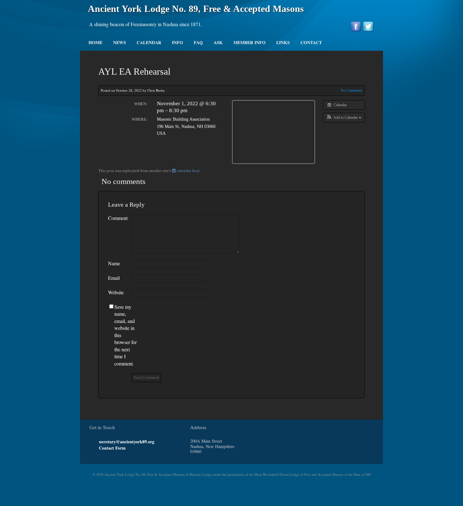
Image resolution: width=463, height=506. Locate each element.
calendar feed (187, 170)
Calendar (149, 43)
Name (114, 263)
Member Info (249, 43)
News (119, 43)
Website (116, 292)
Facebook (107, 455)
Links (283, 43)
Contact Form (112, 448)
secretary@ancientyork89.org (126, 441)
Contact (311, 43)
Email (114, 277)
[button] (343, 117)
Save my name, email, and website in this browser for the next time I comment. (125, 335)
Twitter (101, 455)
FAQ (198, 43)
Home (95, 43)
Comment (118, 218)
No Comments (351, 90)
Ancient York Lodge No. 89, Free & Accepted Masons (196, 8)
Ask (218, 43)
